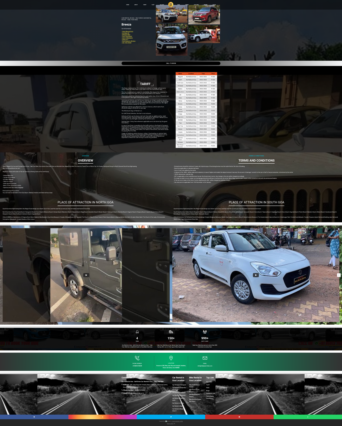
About (136, 4)
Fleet (153, 4)
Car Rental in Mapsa (178, 406)
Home (127, 4)
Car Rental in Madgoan (179, 395)
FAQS (207, 387)
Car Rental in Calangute (179, 385)
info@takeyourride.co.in (136, 393)
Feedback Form (210, 393)
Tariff (144, 4)
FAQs (178, 4)
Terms (187, 4)
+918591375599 (139, 390)
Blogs (214, 4)
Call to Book (171, 63)
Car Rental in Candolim (179, 392)
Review (205, 4)
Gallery (162, 4)
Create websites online (177, 421)
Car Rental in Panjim (178, 403)
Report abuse (170, 423)
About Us (209, 382)
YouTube (196, 4)
